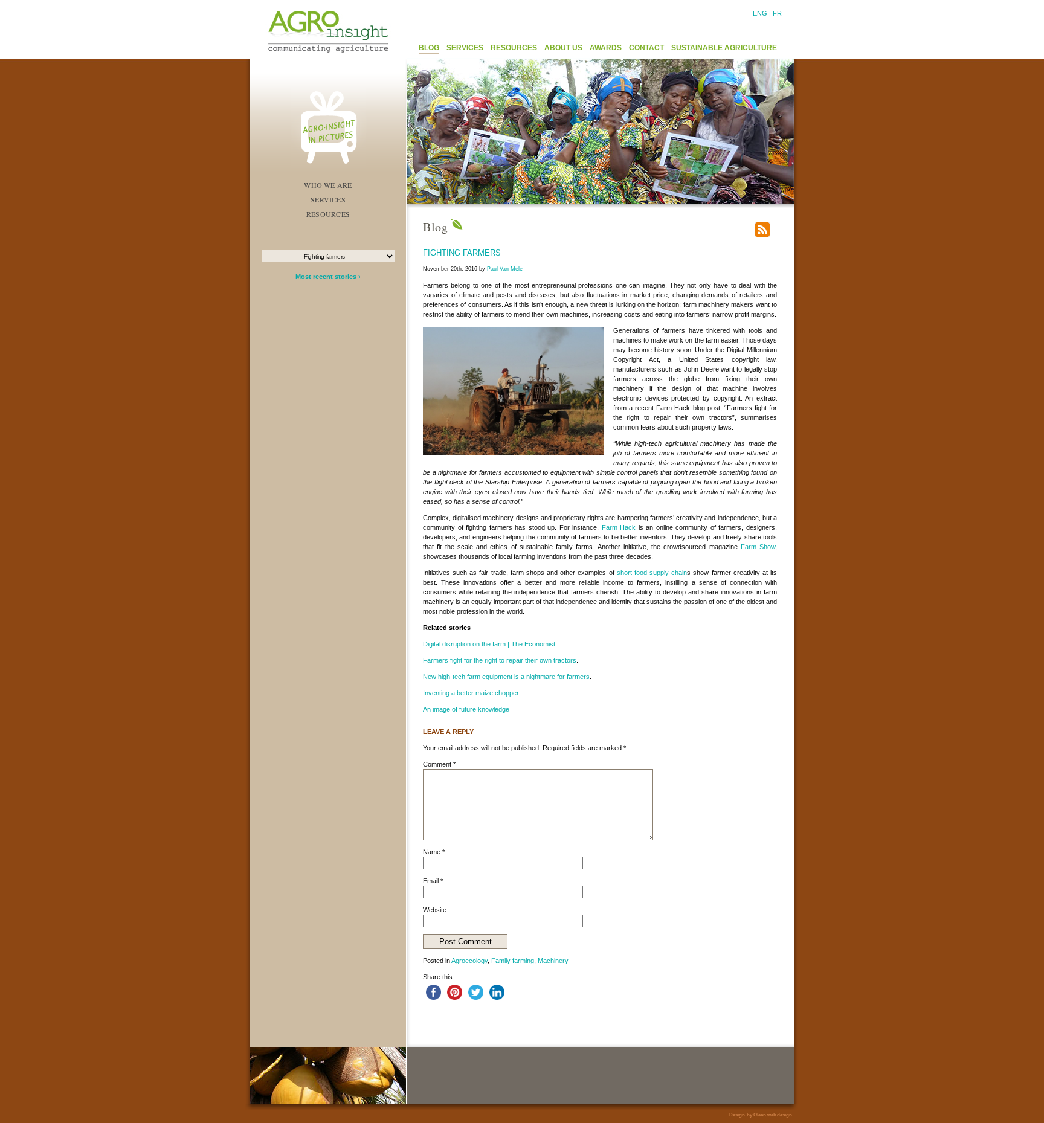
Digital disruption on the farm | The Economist (489, 644)
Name (434, 851)
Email (433, 880)
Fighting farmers (462, 252)
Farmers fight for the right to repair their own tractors (499, 660)
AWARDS (606, 47)
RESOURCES (514, 47)
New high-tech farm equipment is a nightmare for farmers (506, 676)
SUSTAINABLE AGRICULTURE (724, 47)
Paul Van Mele (505, 269)
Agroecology (469, 960)
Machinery (553, 960)
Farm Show (758, 546)
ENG (760, 13)
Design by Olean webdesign (760, 1115)
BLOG (429, 47)
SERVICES (464, 47)
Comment (439, 764)
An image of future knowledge (466, 709)
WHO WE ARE (328, 185)
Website (434, 909)
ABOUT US (563, 47)
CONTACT (646, 47)
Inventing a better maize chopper (471, 693)
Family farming (512, 960)
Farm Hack (619, 527)
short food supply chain (652, 572)
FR (777, 13)
